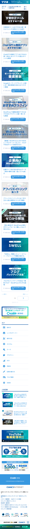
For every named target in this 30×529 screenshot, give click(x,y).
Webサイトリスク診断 (16, 499)
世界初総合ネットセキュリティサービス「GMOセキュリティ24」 (14, 496)
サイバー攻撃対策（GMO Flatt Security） (10, 507)
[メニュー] (27, 2)
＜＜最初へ (4, 294)
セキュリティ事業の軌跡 (6, 508)
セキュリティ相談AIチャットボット (8, 501)
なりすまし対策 (23, 507)
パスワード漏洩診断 (5, 499)
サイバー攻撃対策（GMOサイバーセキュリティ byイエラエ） (14, 505)
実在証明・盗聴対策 (5, 503)
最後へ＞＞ (25, 294)
